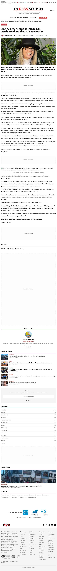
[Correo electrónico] (20, 248)
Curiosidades (23, 538)
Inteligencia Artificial (32, 497)
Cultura (6, 21)
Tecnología (45, 495)
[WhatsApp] (13, 248)
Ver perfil (28, 346)
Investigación (23, 546)
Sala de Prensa (42, 559)
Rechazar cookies (43, 566)
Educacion (26, 495)
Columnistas (43, 17)
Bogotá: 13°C (9, 2)
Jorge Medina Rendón (5, 487)
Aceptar (52, 566)
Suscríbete (51, 10)
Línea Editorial (51, 538)
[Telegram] (18, 248)
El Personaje (33, 17)
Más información (21, 568)
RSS (49, 555)
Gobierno (19, 495)
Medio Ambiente (5, 497)
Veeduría (41, 538)
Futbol (8, 495)
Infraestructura (23, 497)
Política (19, 17)
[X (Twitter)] (10, 248)
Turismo (13, 495)
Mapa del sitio (51, 557)
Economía (26, 17)
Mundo (21, 548)
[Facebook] (8, 248)
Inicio (2, 21)
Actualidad (13, 17)
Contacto (41, 534)
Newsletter (41, 536)
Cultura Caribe (14, 497)
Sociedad (22, 534)
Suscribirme (28, 400)
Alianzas (41, 544)
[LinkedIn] (15, 248)
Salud (3, 495)
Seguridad (32, 495)
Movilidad (39, 495)
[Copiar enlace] (23, 248)
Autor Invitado (42, 546)
